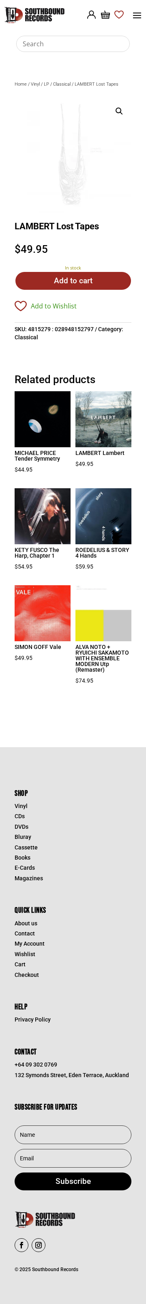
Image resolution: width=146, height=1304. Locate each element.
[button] (119, 111)
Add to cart (73, 280)
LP (46, 84)
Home (21, 84)
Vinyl (35, 84)
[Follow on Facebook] (21, 1245)
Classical (62, 84)
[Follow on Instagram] (38, 1245)
